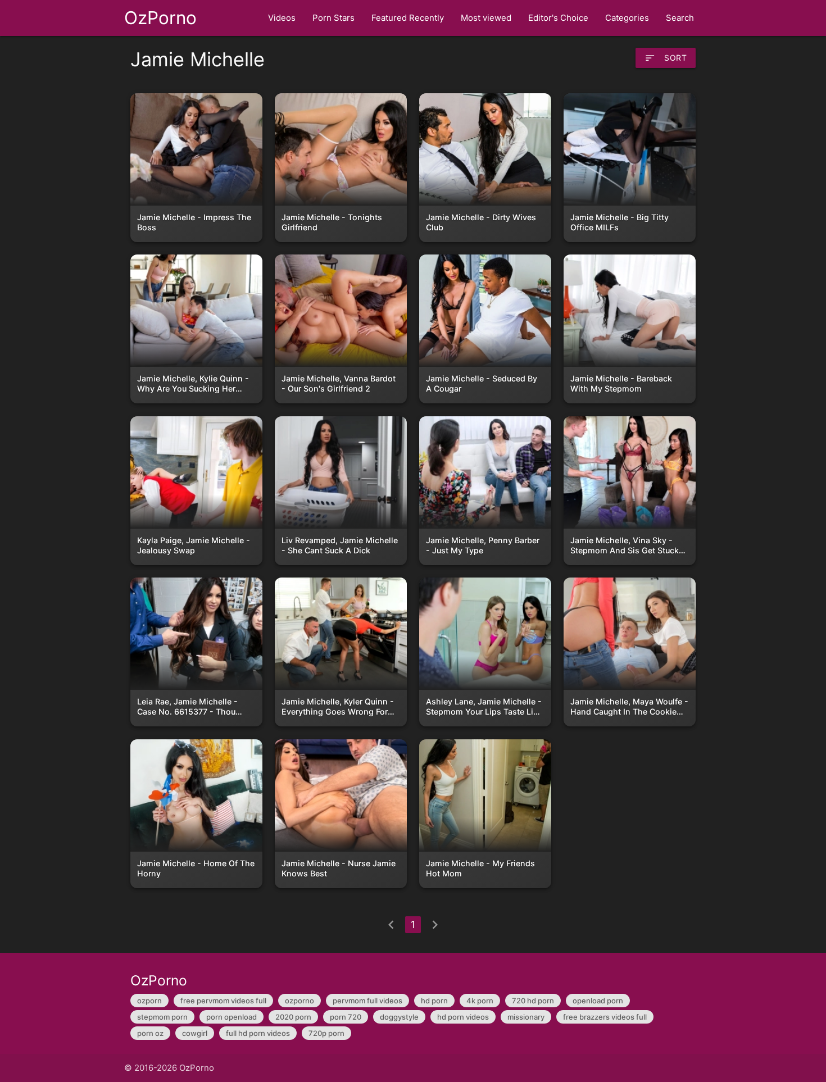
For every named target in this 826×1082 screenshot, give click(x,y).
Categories (627, 17)
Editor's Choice (558, 17)
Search (680, 17)
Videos (282, 17)
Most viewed (486, 17)
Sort (666, 57)
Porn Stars (333, 17)
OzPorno (160, 18)
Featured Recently (407, 17)
